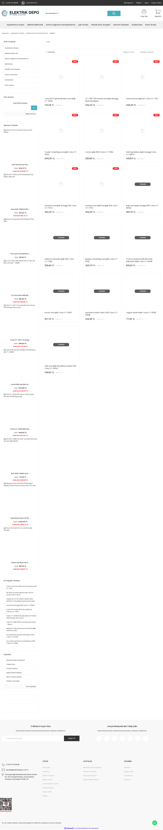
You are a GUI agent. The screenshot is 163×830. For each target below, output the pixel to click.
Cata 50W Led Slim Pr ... (20, 384)
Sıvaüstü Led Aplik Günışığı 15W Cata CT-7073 (101, 206)
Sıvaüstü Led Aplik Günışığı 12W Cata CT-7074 (60, 206)
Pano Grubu (9, 85)
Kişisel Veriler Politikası (91, 780)
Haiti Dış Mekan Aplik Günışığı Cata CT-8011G (141, 153)
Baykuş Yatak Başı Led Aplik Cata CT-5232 (101, 260)
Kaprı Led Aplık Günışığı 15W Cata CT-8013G (142, 206)
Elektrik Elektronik (11, 53)
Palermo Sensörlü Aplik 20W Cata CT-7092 (59, 260)
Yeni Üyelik (46, 767)
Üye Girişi (46, 771)
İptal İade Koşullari (90, 776)
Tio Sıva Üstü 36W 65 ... (20, 295)
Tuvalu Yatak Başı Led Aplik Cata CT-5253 (61, 153)
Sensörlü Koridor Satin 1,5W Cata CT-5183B (101, 313)
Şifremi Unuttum (48, 776)
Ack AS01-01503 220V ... (20, 209)
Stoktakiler (51, 52)
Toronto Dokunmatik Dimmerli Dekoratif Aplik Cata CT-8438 (139, 260)
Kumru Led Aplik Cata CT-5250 (58, 312)
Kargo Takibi (156, 3)
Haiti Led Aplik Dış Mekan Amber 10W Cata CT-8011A (60, 367)
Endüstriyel (9, 80)
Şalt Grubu (9, 64)
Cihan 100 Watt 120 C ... (20, 562)
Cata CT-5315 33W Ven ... (20, 429)
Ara (34, 108)
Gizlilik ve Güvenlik (89, 771)
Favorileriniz (128, 776)
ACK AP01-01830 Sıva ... (20, 473)
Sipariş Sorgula (48, 788)
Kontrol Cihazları (11, 74)
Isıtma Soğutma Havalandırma (16, 58)
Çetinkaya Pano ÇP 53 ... (20, 518)
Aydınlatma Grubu (12, 48)
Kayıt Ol (71, 738)
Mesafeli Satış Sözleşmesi (92, 767)
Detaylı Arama (30, 114)
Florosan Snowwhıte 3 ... (20, 254)
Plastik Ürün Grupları (12, 69)
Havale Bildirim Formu (51, 784)
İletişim (139, 3)
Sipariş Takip (128, 771)
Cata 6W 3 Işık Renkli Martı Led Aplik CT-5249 (60, 99)
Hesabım (127, 767)
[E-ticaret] (81, 828)
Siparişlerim (128, 3)
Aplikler (52, 33)
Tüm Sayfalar (31, 686)
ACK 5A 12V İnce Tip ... (20, 164)
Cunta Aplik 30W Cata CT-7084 (99, 152)
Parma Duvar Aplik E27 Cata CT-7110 (142, 98)
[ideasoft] (69, 828)
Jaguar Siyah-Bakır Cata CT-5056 (141, 312)
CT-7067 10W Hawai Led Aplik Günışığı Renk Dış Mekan (101, 99)
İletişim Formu (48, 780)
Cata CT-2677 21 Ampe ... (20, 340)
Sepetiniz (127, 780)
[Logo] (20, 13)
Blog (146, 3)
